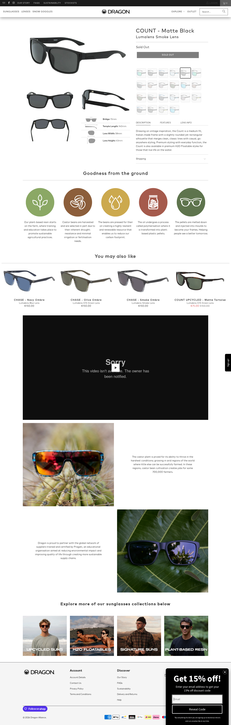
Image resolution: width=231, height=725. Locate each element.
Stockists (71, 3)
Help (119, 700)
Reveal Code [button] (197, 709)
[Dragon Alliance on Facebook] (8, 3)
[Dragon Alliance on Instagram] (13, 3)
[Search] (224, 11)
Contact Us (75, 683)
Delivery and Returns (127, 694)
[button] (178, 12)
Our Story (23, 3)
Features (165, 123)
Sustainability (52, 3)
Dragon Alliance (38, 718)
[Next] (224, 287)
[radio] (141, 73)
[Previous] (7, 287)
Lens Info (186, 123)
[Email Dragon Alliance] (3, 3)
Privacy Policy (76, 689)
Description (143, 123)
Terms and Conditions (80, 694)
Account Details (77, 678)
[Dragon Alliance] (116, 11)
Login (213, 3)
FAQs (37, 3)
